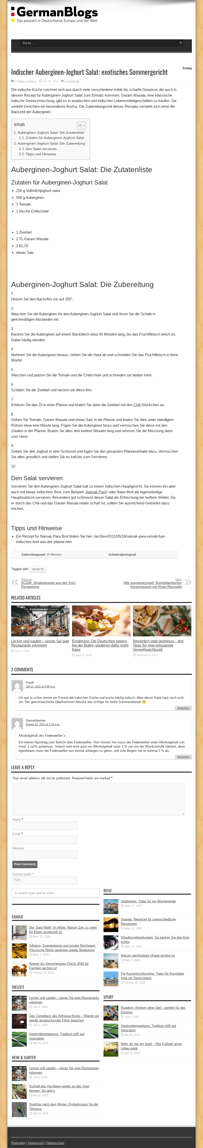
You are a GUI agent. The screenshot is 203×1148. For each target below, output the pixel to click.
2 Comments (72, 81)
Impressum (36, 1143)
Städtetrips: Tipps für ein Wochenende (148, 901)
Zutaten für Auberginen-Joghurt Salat (55, 138)
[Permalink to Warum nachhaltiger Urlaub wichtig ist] (110, 967)
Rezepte (38, 569)
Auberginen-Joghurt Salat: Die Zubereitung (51, 143)
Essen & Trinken (27, 81)
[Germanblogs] (54, 19)
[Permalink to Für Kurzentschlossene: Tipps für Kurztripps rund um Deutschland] (110, 985)
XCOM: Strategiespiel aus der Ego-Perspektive (48, 583)
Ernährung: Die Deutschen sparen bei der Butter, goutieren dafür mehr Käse (100, 645)
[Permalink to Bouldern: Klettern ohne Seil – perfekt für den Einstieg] (110, 1019)
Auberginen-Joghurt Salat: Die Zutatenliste (51, 132)
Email (16, 834)
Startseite (18, 1143)
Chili (136, 405)
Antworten (183, 707)
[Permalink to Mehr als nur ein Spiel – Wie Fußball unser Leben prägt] (110, 1055)
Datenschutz (56, 1143)
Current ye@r (23, 874)
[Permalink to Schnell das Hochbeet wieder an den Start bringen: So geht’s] (19, 1098)
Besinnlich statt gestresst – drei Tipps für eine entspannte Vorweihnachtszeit (158, 645)
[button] (79, 125)
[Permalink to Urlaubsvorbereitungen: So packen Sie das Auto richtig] (110, 949)
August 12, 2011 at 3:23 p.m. (43, 724)
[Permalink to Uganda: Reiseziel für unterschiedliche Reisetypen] (110, 931)
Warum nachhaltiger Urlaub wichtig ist (148, 955)
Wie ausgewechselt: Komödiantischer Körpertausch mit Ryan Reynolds (153, 583)
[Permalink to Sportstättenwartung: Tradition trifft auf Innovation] (19, 1045)
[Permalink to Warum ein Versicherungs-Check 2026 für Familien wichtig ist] (19, 975)
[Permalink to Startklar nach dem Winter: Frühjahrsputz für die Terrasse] (19, 1116)
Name (16, 819)
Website (18, 848)
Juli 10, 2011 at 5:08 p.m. (40, 686)
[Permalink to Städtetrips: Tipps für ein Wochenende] (110, 913)
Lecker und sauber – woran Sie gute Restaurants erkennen (40, 643)
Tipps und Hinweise (41, 154)
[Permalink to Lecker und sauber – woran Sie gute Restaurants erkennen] (40, 635)
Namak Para (96, 492)
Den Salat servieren (41, 149)
